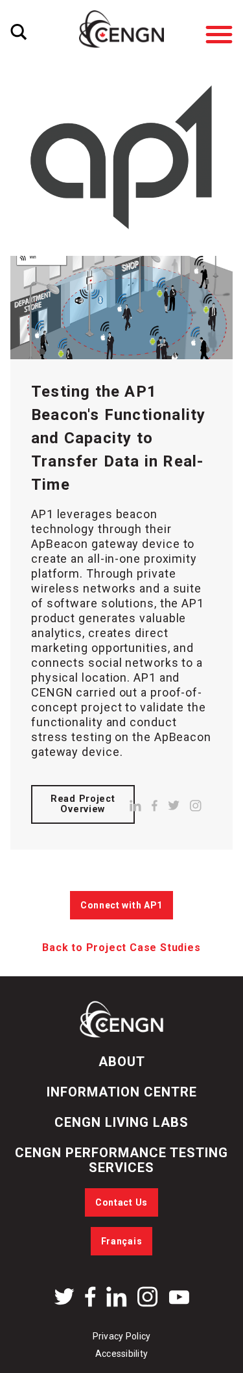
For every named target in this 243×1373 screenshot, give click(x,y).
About (121, 1061)
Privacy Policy (122, 1336)
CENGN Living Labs (121, 1122)
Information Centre (122, 1092)
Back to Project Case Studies (121, 947)
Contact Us (121, 1202)
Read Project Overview (83, 804)
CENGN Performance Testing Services (121, 1160)
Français (122, 1241)
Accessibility (121, 1353)
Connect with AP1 (121, 905)
